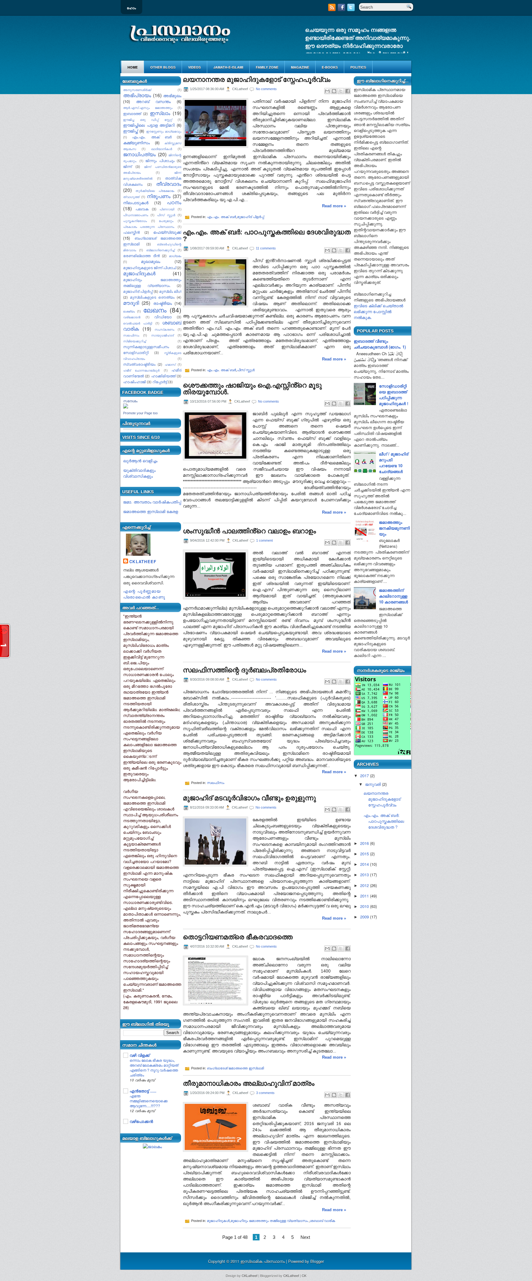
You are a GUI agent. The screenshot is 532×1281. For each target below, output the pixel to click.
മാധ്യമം (175, 255)
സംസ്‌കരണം (164, 329)
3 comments (265, 1093)
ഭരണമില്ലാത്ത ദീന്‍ (141, 255)
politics (358, 67)
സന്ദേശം (130, 401)
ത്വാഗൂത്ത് (131, 196)
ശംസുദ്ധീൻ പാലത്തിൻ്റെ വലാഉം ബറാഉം (249, 531)
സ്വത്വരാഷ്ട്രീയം (139, 364)
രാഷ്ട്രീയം (162, 303)
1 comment (264, 540)
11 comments (266, 248)
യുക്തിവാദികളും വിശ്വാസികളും (139, 473)
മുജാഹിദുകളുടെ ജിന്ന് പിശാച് (149, 267)
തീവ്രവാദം (168, 183)
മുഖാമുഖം (150, 261)
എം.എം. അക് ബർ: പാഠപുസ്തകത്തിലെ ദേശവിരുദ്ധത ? (267, 235)
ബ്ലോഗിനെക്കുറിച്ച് (160, 250)
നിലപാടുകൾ (135, 202)
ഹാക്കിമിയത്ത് (163, 375)
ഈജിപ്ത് (130, 131)
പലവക (141, 208)
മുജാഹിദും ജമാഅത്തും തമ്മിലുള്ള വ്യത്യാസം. (270, 1221)
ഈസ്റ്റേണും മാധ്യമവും (163, 131)
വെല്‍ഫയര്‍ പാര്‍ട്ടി (137, 323)
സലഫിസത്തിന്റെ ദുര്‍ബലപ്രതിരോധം (244, 670)
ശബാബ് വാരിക (322, 1221)
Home (132, 67)
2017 (364, 775)
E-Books (330, 67)
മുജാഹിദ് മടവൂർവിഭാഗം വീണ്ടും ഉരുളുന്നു (249, 798)
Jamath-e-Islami (228, 67)
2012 (364, 885)
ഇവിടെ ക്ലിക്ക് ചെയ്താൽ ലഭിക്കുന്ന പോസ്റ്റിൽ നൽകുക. (378, 311)
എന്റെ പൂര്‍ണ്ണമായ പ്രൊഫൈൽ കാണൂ (144, 594)
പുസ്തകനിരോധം (135, 220)
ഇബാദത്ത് (132, 113)
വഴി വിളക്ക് (140, 1055)
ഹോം (131, 8)
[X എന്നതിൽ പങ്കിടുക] (341, 91)
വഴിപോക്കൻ (141, 1121)
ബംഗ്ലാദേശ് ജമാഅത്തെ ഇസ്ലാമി (235, 1068)
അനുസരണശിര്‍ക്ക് (137, 89)
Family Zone (267, 67)
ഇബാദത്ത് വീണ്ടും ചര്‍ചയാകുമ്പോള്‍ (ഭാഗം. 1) (380, 344)
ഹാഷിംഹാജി (134, 381)
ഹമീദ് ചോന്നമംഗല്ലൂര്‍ (141, 370)
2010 (364, 906)
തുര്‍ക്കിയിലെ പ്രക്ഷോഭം (154, 190)
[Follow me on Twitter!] (351, 9)
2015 (364, 854)
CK (304, 1275)
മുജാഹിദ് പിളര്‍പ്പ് (137, 291)
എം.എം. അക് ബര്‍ (151, 136)
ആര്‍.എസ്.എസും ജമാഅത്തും (147, 107)
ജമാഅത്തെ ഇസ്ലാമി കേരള (150, 511)
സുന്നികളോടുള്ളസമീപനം (146, 346)
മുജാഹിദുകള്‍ (139, 273)
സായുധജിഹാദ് (162, 335)
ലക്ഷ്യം (129, 311)
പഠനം (174, 202)
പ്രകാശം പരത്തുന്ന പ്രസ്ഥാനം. (149, 226)
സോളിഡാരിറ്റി (136, 352)
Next (305, 1237)
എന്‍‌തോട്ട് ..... (143, 1091)
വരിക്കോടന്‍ (131, 317)
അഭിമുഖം (172, 95)
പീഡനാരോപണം (135, 215)
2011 (364, 896)
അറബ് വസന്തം (153, 101)
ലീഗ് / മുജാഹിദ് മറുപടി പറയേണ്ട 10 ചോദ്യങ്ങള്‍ (393, 462)
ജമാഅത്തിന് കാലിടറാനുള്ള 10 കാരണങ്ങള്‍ (393, 596)
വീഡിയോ (162, 316)
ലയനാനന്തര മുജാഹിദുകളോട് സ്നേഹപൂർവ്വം (256, 79)
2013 (364, 874)
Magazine (300, 67)
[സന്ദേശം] (125, 407)
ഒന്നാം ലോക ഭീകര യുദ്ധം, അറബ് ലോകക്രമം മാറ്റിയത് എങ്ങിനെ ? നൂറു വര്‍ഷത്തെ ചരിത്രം (154, 1067)
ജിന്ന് (127, 166)
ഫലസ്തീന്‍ (131, 232)
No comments (266, 89)
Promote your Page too (140, 413)
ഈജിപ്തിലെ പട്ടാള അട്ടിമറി (149, 125)
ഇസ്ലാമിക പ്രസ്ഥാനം (263, 1261)
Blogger (317, 1261)
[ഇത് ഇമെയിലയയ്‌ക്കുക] (327, 91)
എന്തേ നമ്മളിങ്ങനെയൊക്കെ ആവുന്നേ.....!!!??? (148, 1100)
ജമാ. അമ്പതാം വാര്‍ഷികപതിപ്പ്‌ (152, 502)
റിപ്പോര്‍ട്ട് (159, 381)
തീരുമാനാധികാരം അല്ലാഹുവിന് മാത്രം (248, 1083)
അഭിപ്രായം (137, 95)
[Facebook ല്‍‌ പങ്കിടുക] (348, 91)
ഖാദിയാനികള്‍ (161, 148)
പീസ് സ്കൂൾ (166, 215)
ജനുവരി (373, 784)
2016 (364, 843)
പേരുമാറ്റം (166, 220)
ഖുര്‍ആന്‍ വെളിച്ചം (140, 460)
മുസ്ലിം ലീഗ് (170, 291)
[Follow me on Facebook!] (342, 9)
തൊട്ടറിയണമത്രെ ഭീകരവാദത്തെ (237, 937)
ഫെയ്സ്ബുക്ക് (167, 232)
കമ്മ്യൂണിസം (136, 142)
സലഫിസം (131, 335)
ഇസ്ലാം (160, 112)
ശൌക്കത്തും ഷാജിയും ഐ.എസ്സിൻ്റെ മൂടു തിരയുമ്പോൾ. (252, 389)
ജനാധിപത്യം (139, 154)
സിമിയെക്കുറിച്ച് (134, 341)
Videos (194, 67)
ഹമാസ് (170, 364)
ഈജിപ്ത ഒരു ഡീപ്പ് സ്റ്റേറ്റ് (147, 119)
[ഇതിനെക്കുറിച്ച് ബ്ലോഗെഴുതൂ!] (334, 91)
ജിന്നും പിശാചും (160, 160)
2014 (364, 864)
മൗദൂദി (131, 302)
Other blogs (162, 67)
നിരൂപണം (159, 196)
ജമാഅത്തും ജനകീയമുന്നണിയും (394, 528)
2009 (364, 917)
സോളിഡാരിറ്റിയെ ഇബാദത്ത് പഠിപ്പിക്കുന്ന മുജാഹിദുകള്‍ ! (393, 394)
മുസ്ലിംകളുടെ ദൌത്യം (152, 297)
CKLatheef (143, 561)
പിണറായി (166, 209)
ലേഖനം (155, 309)
